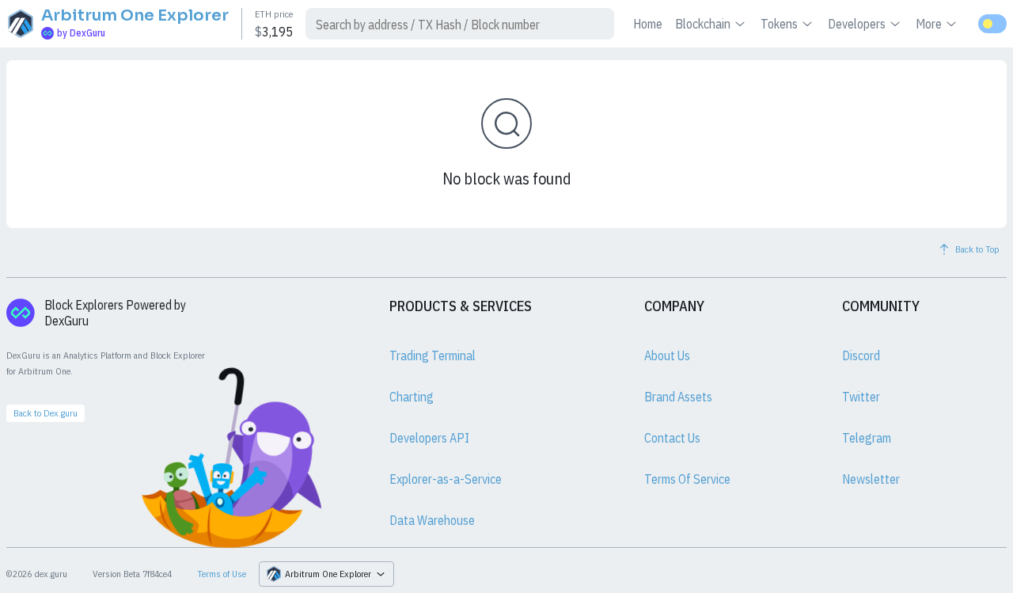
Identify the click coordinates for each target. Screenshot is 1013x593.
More (929, 24)
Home (647, 24)
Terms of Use (221, 574)
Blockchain (702, 24)
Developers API (429, 438)
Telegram (866, 438)
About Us (667, 355)
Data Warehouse (432, 520)
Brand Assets (678, 397)
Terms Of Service (687, 479)
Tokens (779, 24)
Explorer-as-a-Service (445, 479)
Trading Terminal (432, 355)
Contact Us (672, 438)
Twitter (861, 397)
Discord (861, 355)
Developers (857, 24)
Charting (411, 397)
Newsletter (871, 479)
